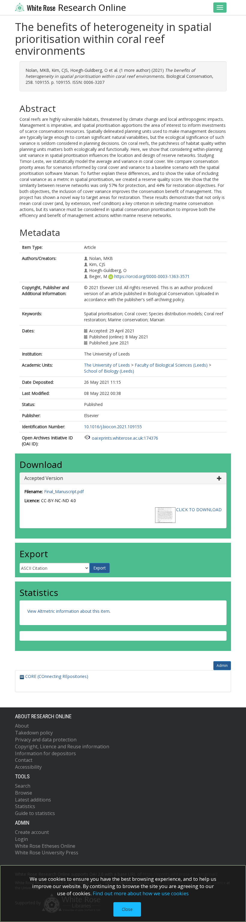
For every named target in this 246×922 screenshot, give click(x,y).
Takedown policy (34, 732)
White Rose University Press (46, 852)
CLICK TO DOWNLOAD (199, 509)
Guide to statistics (35, 813)
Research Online (76, 8)
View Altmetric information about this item (68, 611)
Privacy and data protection (45, 739)
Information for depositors (45, 753)
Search (22, 786)
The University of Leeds (107, 365)
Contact (23, 760)
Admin (222, 665)
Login (21, 839)
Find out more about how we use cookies (141, 893)
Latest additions (33, 799)
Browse (23, 792)
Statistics (25, 806)
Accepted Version (43, 478)
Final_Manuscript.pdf (64, 491)
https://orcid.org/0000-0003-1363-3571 (152, 276)
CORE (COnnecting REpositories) (56, 676)
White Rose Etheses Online (45, 846)
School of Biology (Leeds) (109, 371)
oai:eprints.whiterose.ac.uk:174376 (125, 438)
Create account (32, 832)
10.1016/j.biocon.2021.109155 (113, 426)
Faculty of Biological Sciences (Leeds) (171, 365)
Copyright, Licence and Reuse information (62, 746)
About (22, 725)
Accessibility (28, 767)
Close (127, 909)
